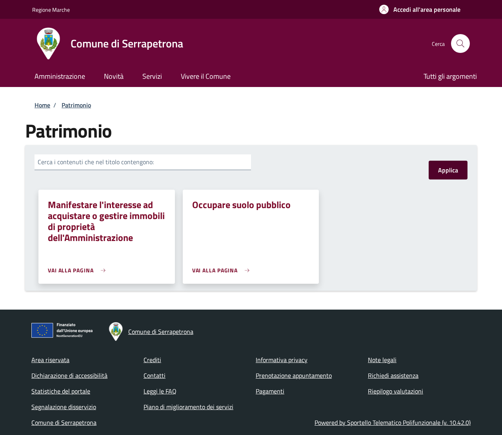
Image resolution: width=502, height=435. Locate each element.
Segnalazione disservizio (63, 406)
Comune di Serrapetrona (63, 422)
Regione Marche (51, 9)
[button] (420, 9)
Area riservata (50, 359)
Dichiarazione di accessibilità (69, 375)
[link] (78, 270)
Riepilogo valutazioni (395, 391)
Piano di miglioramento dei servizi (188, 406)
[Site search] (460, 43)
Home (42, 105)
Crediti (152, 359)
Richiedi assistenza (393, 375)
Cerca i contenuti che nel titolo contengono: (96, 162)
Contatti (155, 375)
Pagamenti (270, 391)
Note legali (382, 359)
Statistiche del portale (60, 391)
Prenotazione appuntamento (294, 375)
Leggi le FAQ (160, 391)
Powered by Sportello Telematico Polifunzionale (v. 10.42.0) (393, 422)
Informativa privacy (281, 359)
